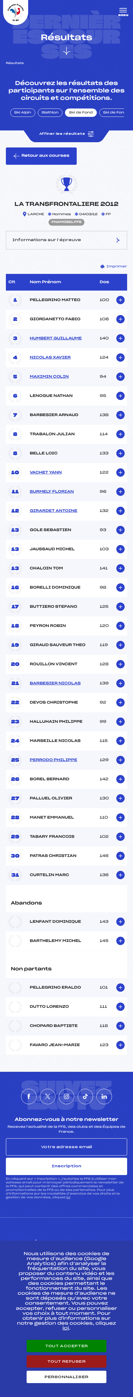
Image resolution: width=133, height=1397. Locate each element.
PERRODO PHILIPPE (53, 760)
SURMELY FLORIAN (52, 492)
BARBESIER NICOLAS (55, 683)
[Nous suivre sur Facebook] (28, 1096)
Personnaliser (66, 1377)
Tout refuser (66, 1361)
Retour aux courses (45, 156)
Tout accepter (66, 1346)
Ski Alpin (22, 112)
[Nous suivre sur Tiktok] (85, 1096)
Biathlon (50, 112)
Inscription (66, 1166)
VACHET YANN (46, 473)
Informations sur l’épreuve (46, 240)
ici (68, 1197)
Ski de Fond (81, 112)
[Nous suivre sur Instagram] (66, 1096)
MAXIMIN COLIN (49, 377)
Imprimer (116, 266)
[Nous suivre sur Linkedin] (104, 1096)
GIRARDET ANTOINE (53, 511)
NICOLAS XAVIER (50, 358)
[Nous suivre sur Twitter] (47, 1096)
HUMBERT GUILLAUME (56, 338)
